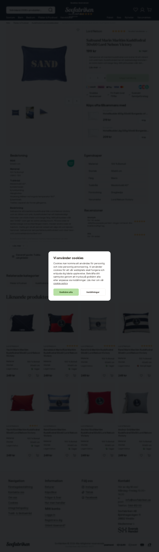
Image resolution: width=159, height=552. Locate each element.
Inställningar (93, 292)
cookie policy (60, 283)
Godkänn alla (66, 292)
